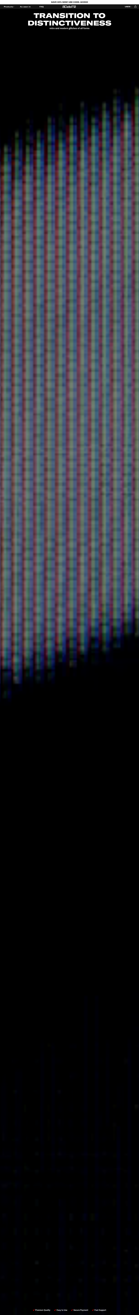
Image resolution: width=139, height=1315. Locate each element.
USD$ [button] (127, 7)
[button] (9, 7)
